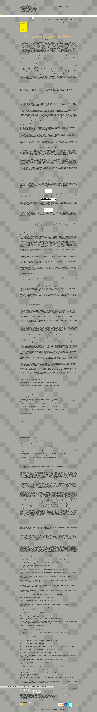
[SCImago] (75, 704)
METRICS (66, 19)
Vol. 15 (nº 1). (73, 22)
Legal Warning (67, 695)
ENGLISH (26, 12)
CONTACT (71, 19)
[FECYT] (71, 704)
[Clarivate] (65, 704)
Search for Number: (23, 702)
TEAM (45, 19)
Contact (76, 693)
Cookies (71, 695)
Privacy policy (75, 695)
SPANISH (22, 12)
